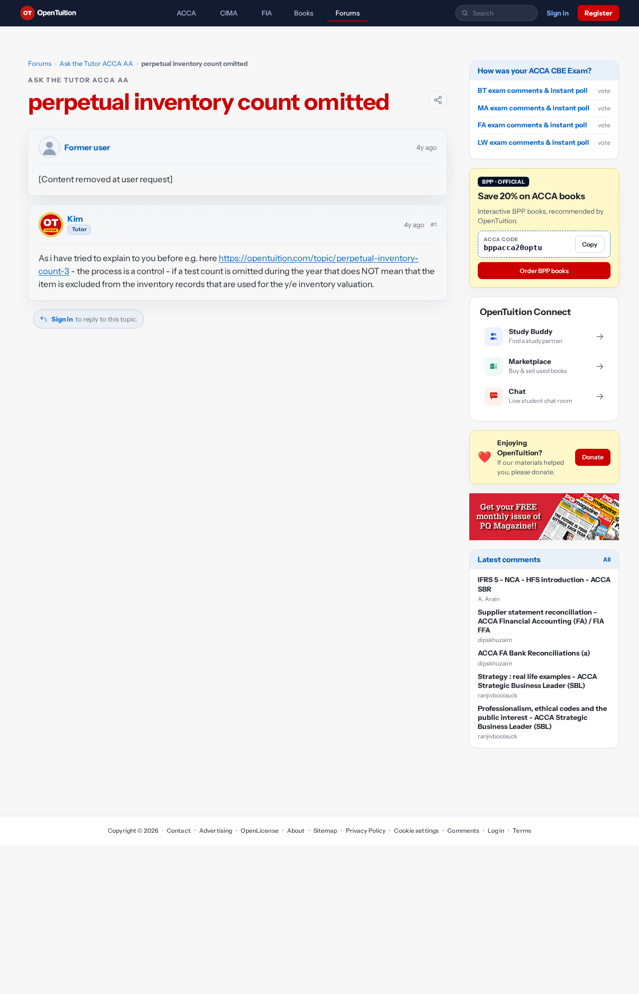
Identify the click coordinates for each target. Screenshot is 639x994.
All (607, 560)
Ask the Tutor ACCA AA (96, 63)
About (296, 830)
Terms (522, 830)
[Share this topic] (437, 99)
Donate (593, 457)
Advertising (215, 830)
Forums (347, 13)
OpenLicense (259, 830)
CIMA (229, 13)
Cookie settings (416, 830)
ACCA (186, 13)
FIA (267, 13)
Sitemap (325, 830)
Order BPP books (544, 271)
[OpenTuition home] (50, 12)
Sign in (558, 13)
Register (598, 13)
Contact (179, 830)
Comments (463, 830)
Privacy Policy (365, 830)
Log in (496, 830)
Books (304, 13)
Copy (590, 244)
